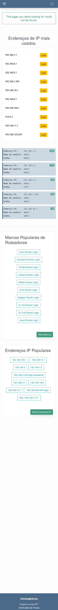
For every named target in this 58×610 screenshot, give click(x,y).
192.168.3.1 (19, 382)
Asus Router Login (29, 320)
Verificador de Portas (29, 607)
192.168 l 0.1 (38, 359)
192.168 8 (20, 367)
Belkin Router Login (28, 282)
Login (43, 55)
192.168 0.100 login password (28, 374)
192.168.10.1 (14, 390)
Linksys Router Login (28, 274)
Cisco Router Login (28, 252)
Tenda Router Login (28, 267)
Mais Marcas (44, 334)
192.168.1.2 (36, 367)
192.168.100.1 (19, 359)
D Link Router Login (28, 305)
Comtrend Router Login (28, 259)
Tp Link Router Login (28, 312)
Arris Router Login (28, 289)
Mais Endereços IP (41, 412)
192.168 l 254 (37, 382)
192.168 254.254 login (37, 390)
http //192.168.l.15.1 (29, 397)
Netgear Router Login (28, 297)
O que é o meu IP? (29, 604)
